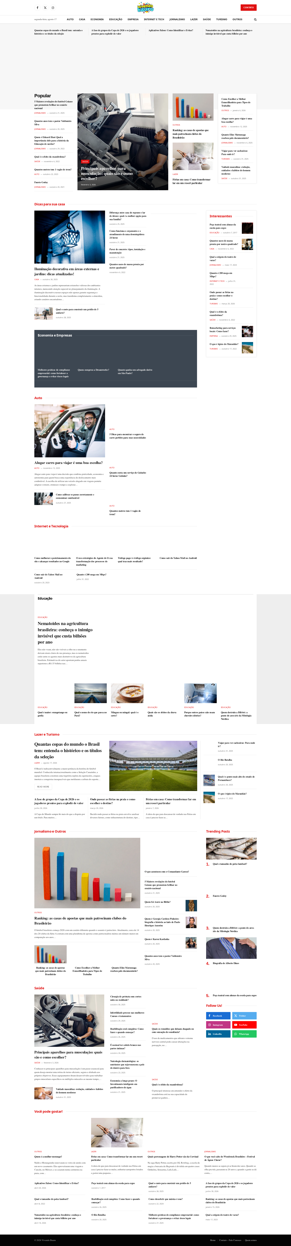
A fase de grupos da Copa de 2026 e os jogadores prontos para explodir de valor (115, 32)
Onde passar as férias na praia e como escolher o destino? (221, 296)
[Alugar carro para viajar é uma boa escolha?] (69, 430)
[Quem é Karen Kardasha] (191, 943)
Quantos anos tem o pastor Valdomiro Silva (52, 122)
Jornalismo (177, 19)
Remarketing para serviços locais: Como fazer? (223, 329)
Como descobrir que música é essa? (166, 1199)
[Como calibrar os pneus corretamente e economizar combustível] (43, 499)
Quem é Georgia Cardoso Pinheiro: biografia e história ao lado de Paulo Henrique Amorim (162, 922)
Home (213, 1240)
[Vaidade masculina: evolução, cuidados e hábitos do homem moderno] (43, 1093)
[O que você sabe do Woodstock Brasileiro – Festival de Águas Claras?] (230, 1132)
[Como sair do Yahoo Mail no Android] (178, 543)
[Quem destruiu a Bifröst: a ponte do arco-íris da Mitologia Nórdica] (237, 693)
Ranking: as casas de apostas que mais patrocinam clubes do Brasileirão (191, 133)
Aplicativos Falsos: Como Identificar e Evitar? (171, 30)
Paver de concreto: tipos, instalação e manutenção (127, 251)
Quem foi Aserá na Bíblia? (158, 902)
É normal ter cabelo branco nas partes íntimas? (125, 1046)
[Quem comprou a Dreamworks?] (96, 353)
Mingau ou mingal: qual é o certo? (124, 714)
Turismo (221, 19)
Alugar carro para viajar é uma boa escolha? (236, 120)
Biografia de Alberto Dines (226, 963)
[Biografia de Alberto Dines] (231, 948)
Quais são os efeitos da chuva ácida (162, 714)
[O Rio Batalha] (209, 763)
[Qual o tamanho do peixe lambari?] (231, 849)
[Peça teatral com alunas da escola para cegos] (247, 228)
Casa (82, 19)
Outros (237, 19)
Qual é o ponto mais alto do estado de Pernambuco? (236, 778)
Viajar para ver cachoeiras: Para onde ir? (234, 152)
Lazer (194, 19)
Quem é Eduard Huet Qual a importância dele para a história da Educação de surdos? (51, 141)
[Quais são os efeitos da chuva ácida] (164, 693)
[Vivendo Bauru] (145, 7)
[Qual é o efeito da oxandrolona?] (247, 315)
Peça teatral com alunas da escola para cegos (223, 226)
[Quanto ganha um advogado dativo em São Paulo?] (136, 353)
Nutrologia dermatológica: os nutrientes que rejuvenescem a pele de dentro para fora (127, 1064)
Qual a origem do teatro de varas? (223, 258)
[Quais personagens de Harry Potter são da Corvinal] (174, 1132)
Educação (115, 19)
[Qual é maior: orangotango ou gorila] (54, 693)
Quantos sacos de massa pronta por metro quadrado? (126, 266)
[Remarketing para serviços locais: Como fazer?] (247, 331)
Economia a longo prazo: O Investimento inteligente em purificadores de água (123, 1084)
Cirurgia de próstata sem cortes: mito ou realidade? (126, 998)
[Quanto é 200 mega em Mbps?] (247, 276)
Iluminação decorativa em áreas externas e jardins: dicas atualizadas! (66, 271)
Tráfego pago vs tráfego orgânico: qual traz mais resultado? (134, 559)
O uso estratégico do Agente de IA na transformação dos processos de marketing (94, 561)
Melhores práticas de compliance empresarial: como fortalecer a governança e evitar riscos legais (54, 373)
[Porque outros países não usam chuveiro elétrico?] (200, 693)
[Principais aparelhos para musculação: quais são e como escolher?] (122, 141)
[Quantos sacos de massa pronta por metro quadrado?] (247, 244)
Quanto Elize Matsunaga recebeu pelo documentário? (235, 136)
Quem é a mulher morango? (48, 1156)
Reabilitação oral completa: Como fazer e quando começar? (127, 1030)
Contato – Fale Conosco (230, 1240)
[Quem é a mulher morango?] (60, 1132)
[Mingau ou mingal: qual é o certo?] (127, 693)
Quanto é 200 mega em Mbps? (91, 574)
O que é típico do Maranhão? (224, 344)
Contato (249, 7)
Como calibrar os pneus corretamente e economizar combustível (75, 496)
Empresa (133, 19)
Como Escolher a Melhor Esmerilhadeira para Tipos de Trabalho (235, 102)
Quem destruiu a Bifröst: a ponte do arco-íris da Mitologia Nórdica (236, 716)
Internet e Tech (154, 19)
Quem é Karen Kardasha (157, 939)
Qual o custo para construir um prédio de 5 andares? (77, 311)
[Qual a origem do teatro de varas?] (247, 260)
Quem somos (251, 1240)
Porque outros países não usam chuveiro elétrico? (199, 714)
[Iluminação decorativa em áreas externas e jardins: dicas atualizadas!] (69, 237)
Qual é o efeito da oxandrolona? (50, 156)
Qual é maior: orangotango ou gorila (52, 714)
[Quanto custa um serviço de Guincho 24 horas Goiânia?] (127, 453)
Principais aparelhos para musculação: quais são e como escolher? (107, 173)
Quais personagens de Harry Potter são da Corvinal (173, 1156)
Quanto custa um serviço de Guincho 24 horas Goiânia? (127, 474)
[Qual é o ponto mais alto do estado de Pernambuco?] (209, 780)
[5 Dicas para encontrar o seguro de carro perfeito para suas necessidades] (127, 414)
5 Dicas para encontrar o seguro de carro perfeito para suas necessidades (127, 436)
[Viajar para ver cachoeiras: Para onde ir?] (209, 746)
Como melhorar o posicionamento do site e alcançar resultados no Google (52, 559)
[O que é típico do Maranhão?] (247, 347)
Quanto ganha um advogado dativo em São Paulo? (135, 371)
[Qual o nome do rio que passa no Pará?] (90, 693)
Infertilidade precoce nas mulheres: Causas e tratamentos (127, 1014)
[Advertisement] (145, 68)
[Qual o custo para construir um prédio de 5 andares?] (43, 313)
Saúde (207, 19)
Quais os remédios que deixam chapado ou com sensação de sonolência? (173, 1030)
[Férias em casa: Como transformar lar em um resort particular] (193, 156)
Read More (43, 786)
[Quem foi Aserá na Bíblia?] (191, 905)
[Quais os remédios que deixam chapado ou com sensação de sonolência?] (174, 1007)
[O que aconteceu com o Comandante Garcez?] (171, 852)
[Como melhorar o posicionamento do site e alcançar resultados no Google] (53, 543)
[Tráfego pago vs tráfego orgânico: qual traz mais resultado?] (136, 543)
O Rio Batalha (225, 760)
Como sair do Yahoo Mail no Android (178, 558)
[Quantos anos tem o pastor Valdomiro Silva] (191, 959)
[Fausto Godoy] (231, 880)
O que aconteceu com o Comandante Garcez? (167, 871)
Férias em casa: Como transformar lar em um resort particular (192, 181)
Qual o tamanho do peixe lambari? (230, 864)
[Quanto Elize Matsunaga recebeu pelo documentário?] (124, 954)
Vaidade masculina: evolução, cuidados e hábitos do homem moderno (235, 170)
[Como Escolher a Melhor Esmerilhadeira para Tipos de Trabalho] (87, 954)
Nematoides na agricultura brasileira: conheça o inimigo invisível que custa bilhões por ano (229, 32)
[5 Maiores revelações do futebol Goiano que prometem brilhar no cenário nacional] (191, 885)
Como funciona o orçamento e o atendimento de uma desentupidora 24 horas (126, 234)
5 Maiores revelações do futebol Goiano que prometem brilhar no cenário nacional (53, 105)
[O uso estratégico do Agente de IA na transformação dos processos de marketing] (95, 543)
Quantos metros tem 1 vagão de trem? (53, 169)
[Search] (255, 19)
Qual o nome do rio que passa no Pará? (90, 714)
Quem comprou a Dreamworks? (93, 370)
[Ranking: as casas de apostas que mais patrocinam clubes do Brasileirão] (193, 107)
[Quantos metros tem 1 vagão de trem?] (127, 491)
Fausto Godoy (41, 182)
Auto (70, 19)
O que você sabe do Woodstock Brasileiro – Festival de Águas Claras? (229, 1158)
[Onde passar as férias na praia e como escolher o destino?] (247, 295)
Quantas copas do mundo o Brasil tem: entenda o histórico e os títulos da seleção (58, 32)
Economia (97, 19)
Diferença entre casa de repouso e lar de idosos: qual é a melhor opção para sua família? (127, 216)
